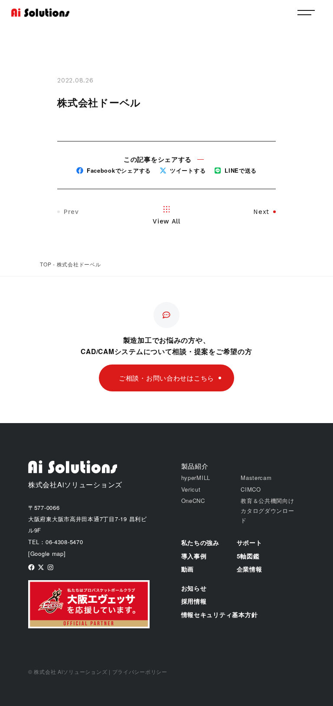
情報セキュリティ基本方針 (219, 614)
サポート (249, 542)
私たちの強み (200, 542)
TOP (45, 264)
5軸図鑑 (248, 556)
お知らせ (194, 588)
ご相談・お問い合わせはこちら (166, 377)
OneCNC (193, 500)
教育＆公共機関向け (267, 500)
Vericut (191, 489)
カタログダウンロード (267, 515)
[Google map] (47, 553)
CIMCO (251, 489)
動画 (187, 569)
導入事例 (194, 556)
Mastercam (256, 477)
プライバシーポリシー (139, 671)
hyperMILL (196, 477)
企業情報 (249, 569)
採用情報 (194, 601)
